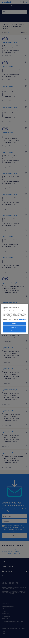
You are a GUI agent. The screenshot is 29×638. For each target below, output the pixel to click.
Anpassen (14, 323)
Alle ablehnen (14, 327)
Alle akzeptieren (14, 331)
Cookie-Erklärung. (22, 319)
